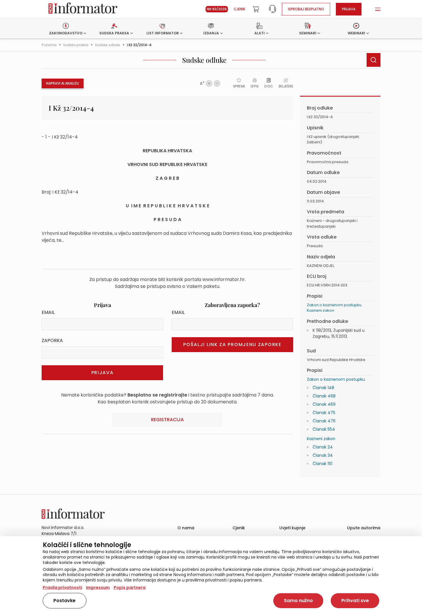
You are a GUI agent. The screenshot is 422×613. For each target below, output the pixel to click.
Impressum (98, 587)
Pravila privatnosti (62, 587)
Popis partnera (130, 587)
